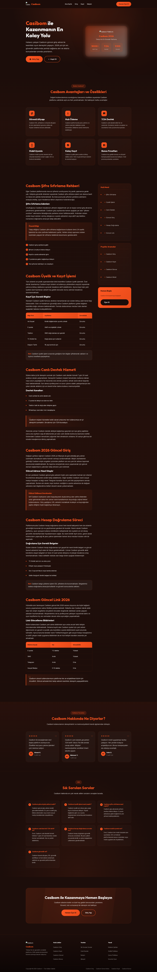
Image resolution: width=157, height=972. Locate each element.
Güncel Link (110, 233)
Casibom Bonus (111, 269)
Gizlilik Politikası (113, 951)
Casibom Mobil (111, 277)
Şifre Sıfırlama (111, 194)
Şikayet (83, 959)
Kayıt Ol (53, 59)
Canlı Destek (110, 210)
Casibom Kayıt (111, 262)
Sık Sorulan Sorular (86, 947)
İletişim (89, 4)
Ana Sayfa (68, 4)
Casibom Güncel (58, 955)
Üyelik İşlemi (110, 202)
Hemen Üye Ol (124, 4)
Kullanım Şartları (113, 947)
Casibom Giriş (110, 254)
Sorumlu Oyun (112, 959)
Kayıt (82, 4)
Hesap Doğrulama (112, 225)
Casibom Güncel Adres (102, 968)
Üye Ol (106, 302)
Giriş (76, 4)
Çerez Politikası (113, 955)
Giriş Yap (35, 59)
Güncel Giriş (110, 217)
